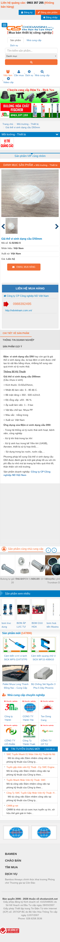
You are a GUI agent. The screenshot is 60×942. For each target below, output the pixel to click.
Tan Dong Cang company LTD (46, 718)
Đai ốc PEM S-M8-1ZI (27, 578)
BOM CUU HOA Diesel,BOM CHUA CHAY (38, 625)
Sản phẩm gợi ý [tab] (12, 346)
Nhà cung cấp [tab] (34, 40)
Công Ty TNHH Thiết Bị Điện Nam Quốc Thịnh (29, 742)
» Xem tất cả (49, 749)
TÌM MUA (11, 867)
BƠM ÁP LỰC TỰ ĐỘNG (21, 625)
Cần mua (19, 75)
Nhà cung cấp (42, 75)
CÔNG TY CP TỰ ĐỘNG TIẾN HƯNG (47, 742)
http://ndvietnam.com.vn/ (18, 310)
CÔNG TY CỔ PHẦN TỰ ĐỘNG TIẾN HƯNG (11, 742)
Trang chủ (7, 124)
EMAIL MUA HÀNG (24, 267)
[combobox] (31, 56)
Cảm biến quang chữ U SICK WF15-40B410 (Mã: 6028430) (43, 657)
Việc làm (7, 75)
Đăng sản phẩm (49, 12)
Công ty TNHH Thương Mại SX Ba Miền (11, 718)
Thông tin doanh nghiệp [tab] (18, 340)
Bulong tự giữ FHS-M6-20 (12, 580)
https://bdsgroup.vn (26, 923)
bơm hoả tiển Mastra (52, 625)
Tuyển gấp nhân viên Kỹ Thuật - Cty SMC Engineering (31, 767)
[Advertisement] (30, 513)
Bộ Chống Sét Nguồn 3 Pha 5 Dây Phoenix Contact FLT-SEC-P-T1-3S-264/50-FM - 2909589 (43, 686)
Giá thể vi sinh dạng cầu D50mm (23, 127)
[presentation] (48, 550)
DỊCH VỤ (11, 874)
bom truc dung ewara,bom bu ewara (8, 625)
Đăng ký (28, 12)
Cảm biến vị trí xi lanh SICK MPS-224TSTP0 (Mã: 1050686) (15, 657)
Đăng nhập (52, 17)
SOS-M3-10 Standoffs (42, 578)
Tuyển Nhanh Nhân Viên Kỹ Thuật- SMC (26, 780)
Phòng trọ (8, 923)
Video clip (8, 82)
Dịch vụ (29, 75)
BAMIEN (11, 854)
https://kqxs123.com (46, 923)
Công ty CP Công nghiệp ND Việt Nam (27, 295)
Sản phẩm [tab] (15, 40)
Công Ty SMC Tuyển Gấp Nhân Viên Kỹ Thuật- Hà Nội (31, 793)
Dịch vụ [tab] (14, 45)
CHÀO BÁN (13, 860)
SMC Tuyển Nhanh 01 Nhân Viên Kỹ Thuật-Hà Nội (30, 754)
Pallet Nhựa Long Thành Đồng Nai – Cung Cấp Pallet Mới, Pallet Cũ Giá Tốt (15, 686)
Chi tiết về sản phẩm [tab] (16, 333)
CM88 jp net (12, 805)
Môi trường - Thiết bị (27, 124)
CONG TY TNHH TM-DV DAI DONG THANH (28, 718)
